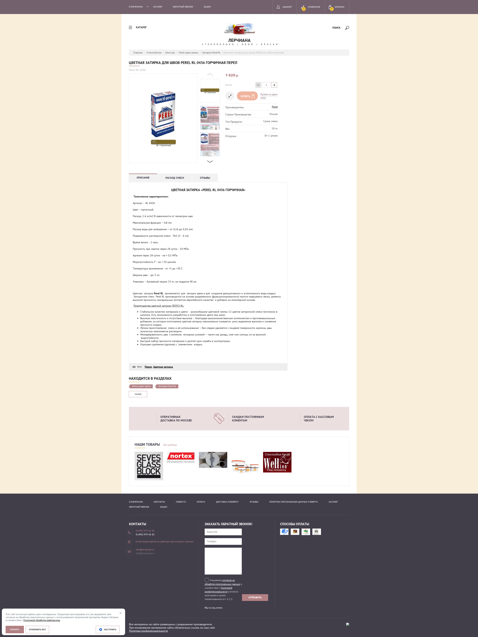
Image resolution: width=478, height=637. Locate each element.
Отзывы (205, 177)
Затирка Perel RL (211, 52)
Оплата (201, 501)
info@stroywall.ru (145, 553)
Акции (207, 7)
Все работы (170, 444)
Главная (137, 52)
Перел (148, 367)
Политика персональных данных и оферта (293, 501)
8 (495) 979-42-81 (145, 534)
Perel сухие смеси (188, 52)
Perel (275, 106)
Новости (181, 501)
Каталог (157, 7)
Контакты (159, 501)
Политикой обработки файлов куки (41, 620)
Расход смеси (174, 177)
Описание (143, 177)
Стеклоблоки (154, 52)
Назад (138, 394)
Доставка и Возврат (227, 501)
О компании (136, 7)
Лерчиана (239, 40)
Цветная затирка (163, 367)
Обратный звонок (183, 7)
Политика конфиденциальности (148, 630)
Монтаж (170, 52)
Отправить (255, 597)
